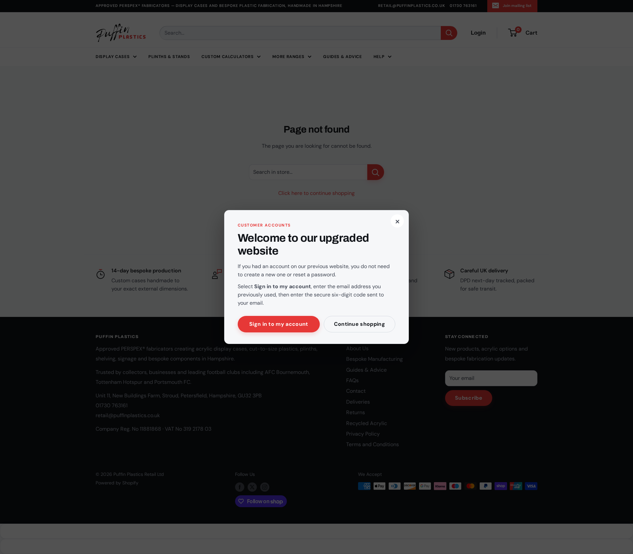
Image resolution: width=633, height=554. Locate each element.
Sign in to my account (278, 324)
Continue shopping (359, 324)
